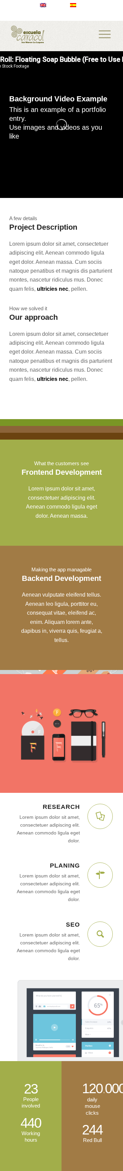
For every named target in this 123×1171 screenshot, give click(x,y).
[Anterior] (15, 731)
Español (85, 5)
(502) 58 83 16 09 (34, 15)
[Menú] (105, 34)
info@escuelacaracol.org (88, 15)
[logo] (51, 34)
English (55, 5)
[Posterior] (107, 731)
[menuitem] (48, 5)
